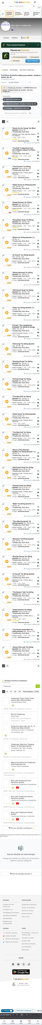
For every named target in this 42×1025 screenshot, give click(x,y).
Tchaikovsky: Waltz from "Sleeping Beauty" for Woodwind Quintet (22, 745)
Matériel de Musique (11, 942)
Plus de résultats (30, 691)
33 (19, 691)
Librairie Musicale (10, 936)
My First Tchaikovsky (18, 714)
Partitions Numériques (12, 939)
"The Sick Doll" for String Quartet (21, 398)
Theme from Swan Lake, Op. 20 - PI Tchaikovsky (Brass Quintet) (23, 727)
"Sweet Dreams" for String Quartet (22, 204)
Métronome (25, 949)
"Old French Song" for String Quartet (22, 292)
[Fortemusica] (14, 984)
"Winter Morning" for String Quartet (22, 274)
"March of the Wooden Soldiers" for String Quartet (24, 452)
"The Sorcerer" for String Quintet (21, 168)
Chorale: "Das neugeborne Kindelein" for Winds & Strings (23, 328)
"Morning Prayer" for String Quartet (22, 363)
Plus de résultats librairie (22, 874)
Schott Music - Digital (18, 721)
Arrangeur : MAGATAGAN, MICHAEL (17, 108)
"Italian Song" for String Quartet (24, 186)
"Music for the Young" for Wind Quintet (23, 130)
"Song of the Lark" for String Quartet (22, 649)
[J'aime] (13, 1015)
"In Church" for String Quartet (23, 257)
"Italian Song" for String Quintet (24, 416)
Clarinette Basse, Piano (18, 702)
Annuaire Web (26, 941)
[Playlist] (30, 1015)
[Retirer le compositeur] (33, 1010)
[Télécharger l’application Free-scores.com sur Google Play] (21, 972)
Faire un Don (26, 916)
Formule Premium (27, 913)
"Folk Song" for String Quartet (23, 345)
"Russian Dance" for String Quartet (22, 558)
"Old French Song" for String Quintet (22, 469)
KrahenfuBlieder (29, 791)
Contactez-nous (8, 909)
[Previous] (17, 1015)
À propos (6, 38)
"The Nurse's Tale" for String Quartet (22, 594)
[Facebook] (13, 964)
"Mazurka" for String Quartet (23, 540)
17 (11, 691)
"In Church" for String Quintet (23, 576)
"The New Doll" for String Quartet (21, 434)
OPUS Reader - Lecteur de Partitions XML (30, 934)
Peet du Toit (23, 739)
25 (15, 691)
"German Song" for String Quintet (21, 487)
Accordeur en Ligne (28, 938)
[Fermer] (38, 45)
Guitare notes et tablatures (20, 766)
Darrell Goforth (16, 757)
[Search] (30, 113)
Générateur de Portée (28, 943)
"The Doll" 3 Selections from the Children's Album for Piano (23, 151)
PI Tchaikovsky (14, 739)
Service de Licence (27, 910)
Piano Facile (15, 716)
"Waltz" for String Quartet (23, 505)
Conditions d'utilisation (10, 915)
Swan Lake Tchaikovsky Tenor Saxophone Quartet (21, 781)
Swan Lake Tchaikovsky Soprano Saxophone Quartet (22, 797)
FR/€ (39, 7)
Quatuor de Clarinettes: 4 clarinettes (23, 816)
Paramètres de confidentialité (7, 922)
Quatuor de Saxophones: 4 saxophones (23, 784)
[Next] (26, 1015)
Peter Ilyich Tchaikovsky (17, 709)
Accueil (4, 1023)
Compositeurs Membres (29, 904)
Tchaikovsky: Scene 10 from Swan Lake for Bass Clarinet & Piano (22, 699)
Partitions (15, 38)
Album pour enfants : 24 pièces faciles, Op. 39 (21, 104)
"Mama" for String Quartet (23, 239)
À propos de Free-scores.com (8, 905)
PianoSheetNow (29, 773)
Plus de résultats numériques (22, 828)
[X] (24, 964)
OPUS (29, 1023)
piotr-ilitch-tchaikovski (13, 99)
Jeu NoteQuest (26, 947)
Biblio (21, 1023)
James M (28, 709)
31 (7, 121)
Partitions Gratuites (11, 933)
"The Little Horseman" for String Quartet (23, 523)
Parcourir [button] (12, 1023)
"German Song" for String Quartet (21, 381)
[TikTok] (29, 964)
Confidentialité (7, 918)
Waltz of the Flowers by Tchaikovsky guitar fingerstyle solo (23, 763)
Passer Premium (32, 61)
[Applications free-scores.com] (3, 14)
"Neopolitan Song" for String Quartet (22, 221)
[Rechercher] (34, 6)
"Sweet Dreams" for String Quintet (22, 611)
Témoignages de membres (11, 912)
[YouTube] (18, 964)
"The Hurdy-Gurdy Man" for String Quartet (23, 631)
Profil (37, 1023)
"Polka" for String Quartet (23, 309)
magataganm (29, 142)
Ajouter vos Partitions (28, 907)
